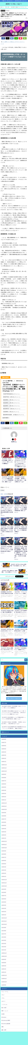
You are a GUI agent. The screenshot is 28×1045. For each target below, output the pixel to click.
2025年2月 (3, 796)
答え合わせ (3, 1017)
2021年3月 (3, 946)
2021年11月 (4, 921)
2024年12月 (4, 803)
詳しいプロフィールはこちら (14, 698)
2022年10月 (4, 886)
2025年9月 (3, 774)
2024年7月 (3, 819)
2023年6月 (3, 860)
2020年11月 (4, 953)
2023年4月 (3, 866)
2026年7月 (3, 742)
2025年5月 (3, 787)
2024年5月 (3, 825)
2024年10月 (4, 809)
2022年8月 (3, 892)
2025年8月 (3, 777)
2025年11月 (4, 767)
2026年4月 (3, 752)
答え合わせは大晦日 (5, 1020)
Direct (8, 10)
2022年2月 (3, 911)
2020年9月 (3, 959)
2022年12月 (4, 879)
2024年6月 (3, 822)
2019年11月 (4, 978)
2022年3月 (3, 908)
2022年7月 (3, 895)
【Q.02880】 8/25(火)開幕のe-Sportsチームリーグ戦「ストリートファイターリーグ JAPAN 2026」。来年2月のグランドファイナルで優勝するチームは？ (13, 713)
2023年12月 (4, 841)
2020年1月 (3, 972)
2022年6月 (3, 898)
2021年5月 (3, 940)
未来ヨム (14, 441)
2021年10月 (4, 924)
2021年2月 (3, 949)
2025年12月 (4, 764)
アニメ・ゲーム (4, 991)
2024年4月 (3, 828)
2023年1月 (3, 876)
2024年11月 (4, 806)
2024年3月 (3, 831)
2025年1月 (3, 799)
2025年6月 (3, 783)
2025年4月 (3, 790)
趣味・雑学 (3, 1029)
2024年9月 (3, 812)
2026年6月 (3, 745)
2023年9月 (3, 850)
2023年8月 (3, 854)
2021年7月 (3, 933)
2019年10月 (4, 981)
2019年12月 (4, 975)
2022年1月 (3, 914)
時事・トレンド (4, 1010)
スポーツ (3, 1001)
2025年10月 (4, 771)
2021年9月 (3, 927)
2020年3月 (3, 965)
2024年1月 (3, 838)
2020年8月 (3, 962)
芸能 (2, 1026)
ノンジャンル (4, 1004)
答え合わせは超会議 (5, 1023)
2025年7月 (3, 780)
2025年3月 (3, 793)
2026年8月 (3, 739)
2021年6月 (3, 937)
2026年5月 (3, 748)
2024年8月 (3, 815)
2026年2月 (3, 758)
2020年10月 (4, 956)
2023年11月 (4, 844)
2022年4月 (3, 905)
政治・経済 (3, 10)
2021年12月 (4, 917)
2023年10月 (4, 847)
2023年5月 (3, 863)
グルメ (2, 994)
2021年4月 (3, 943)
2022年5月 (3, 902)
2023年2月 (3, 873)
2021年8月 (3, 930)
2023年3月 (3, 870)
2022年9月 (3, 889)
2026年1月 (3, 761)
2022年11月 (4, 882)
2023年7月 (3, 857)
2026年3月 (3, 755)
